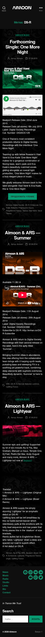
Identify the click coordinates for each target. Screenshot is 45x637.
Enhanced (34, 205)
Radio (5, 578)
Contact (6, 592)
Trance (25, 210)
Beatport (27, 460)
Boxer (36, 552)
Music (5, 575)
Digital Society (18, 205)
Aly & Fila (16, 552)
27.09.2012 (33, 417)
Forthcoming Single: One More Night (23, 46)
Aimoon (20, 58)
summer (35, 383)
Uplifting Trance (12, 386)
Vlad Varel (33, 210)
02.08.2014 (33, 244)
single (8, 558)
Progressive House (26, 207)
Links (5, 585)
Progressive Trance (13, 210)
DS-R (27, 205)
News (5, 572)
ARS (8, 383)
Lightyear (20, 555)
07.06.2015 (33, 58)
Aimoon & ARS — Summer (22, 235)
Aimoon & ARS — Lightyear (22, 408)
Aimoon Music (22, 35)
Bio (4, 589)
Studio (5, 582)
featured (14, 207)
